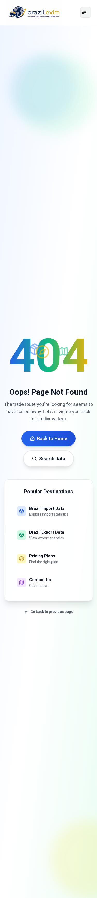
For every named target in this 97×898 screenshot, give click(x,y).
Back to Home (52, 438)
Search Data (52, 458)
